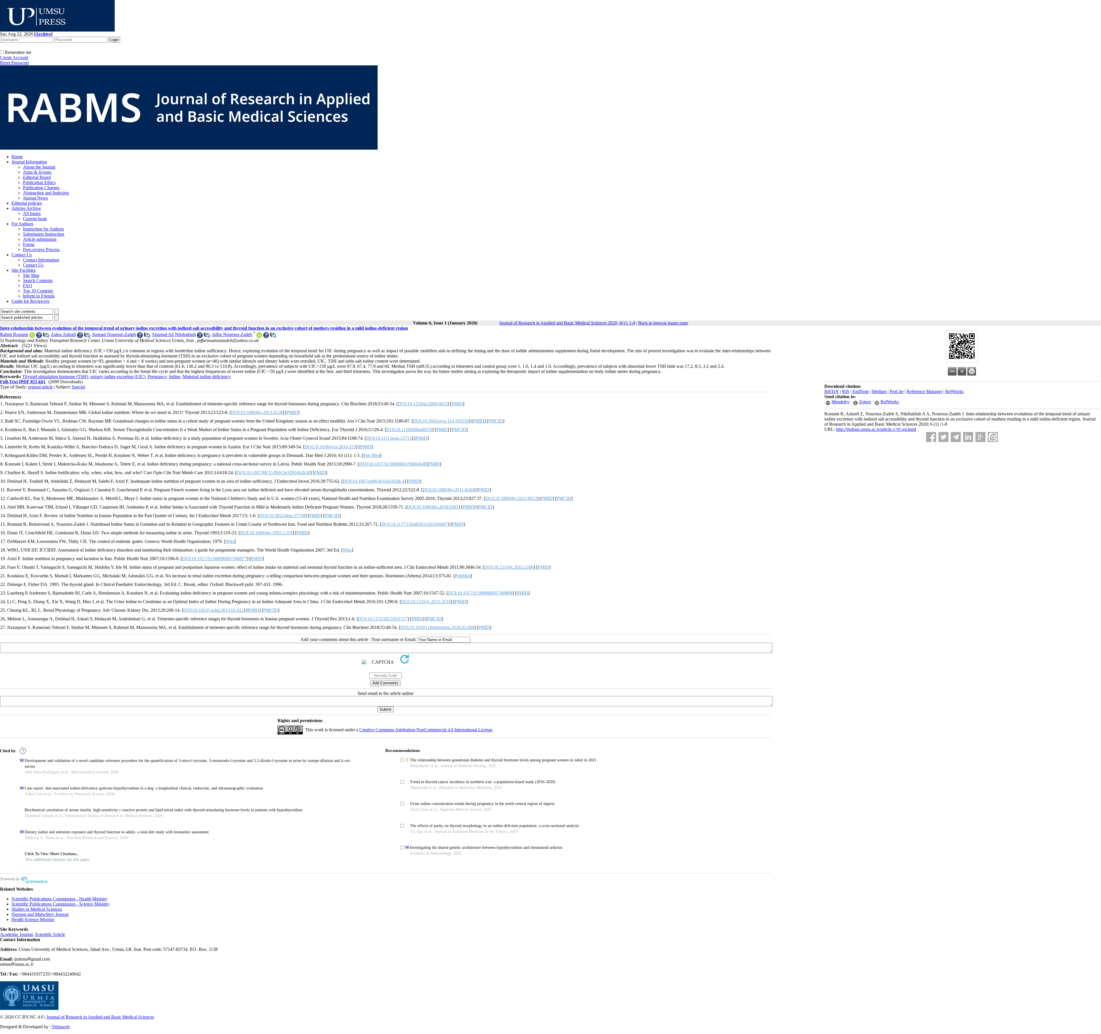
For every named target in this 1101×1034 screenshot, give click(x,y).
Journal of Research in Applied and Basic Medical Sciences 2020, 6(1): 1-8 (567, 322)
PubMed (463, 575)
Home (17, 156)
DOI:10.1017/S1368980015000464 (391, 464)
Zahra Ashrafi (63, 334)
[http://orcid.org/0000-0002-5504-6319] (32, 336)
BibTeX (831, 391)
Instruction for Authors (43, 228)
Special (78, 386)
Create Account (14, 57)
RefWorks (954, 391)
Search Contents (37, 280)
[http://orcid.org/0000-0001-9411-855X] (259, 336)
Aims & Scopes (37, 172)
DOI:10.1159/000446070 (409, 429)
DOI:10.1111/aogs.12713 (389, 438)
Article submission (39, 239)
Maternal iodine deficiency (207, 376)
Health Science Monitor (32, 919)
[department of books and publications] (57, 30)
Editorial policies (26, 203)
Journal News (35, 198)
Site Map (31, 275)
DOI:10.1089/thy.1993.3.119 (266, 532)
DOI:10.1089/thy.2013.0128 (256, 412)
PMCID (495, 421)
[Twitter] (943, 437)
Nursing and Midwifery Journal (40, 914)
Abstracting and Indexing (46, 192)
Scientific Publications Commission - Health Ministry (59, 898)
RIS (845, 391)
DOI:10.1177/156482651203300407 (414, 524)
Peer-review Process (41, 249)
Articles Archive (26, 208)
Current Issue (35, 218)
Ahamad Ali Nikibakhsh (174, 334)
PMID (457, 403)
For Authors (22, 223)
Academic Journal (16, 934)
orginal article (40, 386)
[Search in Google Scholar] (39, 336)
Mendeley (840, 401)
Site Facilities (23, 270)
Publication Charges (41, 187)
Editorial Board (37, 177)
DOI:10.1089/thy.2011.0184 (448, 489)
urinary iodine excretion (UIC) (117, 376)
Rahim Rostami (14, 334)
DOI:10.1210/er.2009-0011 (422, 403)
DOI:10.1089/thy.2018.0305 (432, 507)
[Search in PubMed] (46, 336)
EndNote (860, 391)
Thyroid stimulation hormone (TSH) (55, 376)
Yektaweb (61, 1026)
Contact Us (21, 254)
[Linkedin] (968, 437)
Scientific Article (50, 934)
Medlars (879, 391)
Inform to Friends (38, 296)
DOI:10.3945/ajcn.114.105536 (441, 421)
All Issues (32, 213)
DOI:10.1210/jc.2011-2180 (509, 567)
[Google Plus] (980, 437)
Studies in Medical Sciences (36, 909)
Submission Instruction (43, 234)
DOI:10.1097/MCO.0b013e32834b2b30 (273, 472)
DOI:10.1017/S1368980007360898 (480, 593)
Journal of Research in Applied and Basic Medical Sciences (100, 1017)
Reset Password (14, 62)
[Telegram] (956, 437)
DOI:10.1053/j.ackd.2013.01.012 (213, 610)
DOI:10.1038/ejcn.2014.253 (330, 446)
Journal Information (29, 161)
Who (229, 541)
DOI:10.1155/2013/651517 (382, 618)
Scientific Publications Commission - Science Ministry (60, 904)
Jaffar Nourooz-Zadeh (232, 334)
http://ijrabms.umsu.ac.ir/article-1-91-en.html (876, 429)
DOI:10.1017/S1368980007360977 (214, 558)
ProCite (896, 391)
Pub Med (371, 455)
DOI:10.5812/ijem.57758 (282, 515)
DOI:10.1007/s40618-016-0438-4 (373, 481)
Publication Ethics (39, 182)
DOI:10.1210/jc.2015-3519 (426, 601)
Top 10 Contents (38, 290)
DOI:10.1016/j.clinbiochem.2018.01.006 (437, 627)
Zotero (865, 401)
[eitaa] (993, 437)
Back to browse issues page (663, 322)
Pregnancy (157, 376)
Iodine (174, 376)
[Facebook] (931, 437)
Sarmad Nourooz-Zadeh (114, 334)
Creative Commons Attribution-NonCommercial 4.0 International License (425, 729)
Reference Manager (924, 391)
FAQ (27, 285)
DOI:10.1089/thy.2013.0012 (511, 498)
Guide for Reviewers (30, 301)
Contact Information (41, 259)
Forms (28, 244)
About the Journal (39, 167)
